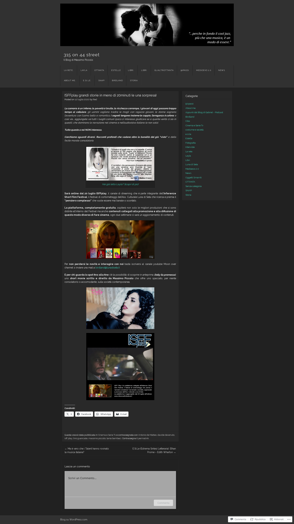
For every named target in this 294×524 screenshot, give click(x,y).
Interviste (190, 147)
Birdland (117, 80)
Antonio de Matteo (147, 435)
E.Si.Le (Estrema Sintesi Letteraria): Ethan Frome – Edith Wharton (154, 450)
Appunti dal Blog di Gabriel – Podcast (204, 112)
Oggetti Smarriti (193, 177)
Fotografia (190, 143)
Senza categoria (193, 186)
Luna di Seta (191, 164)
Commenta (163, 502)
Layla (84, 70)
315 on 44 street (82, 54)
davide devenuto (166, 435)
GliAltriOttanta (164, 70)
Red (95, 99)
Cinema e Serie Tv (107, 435)
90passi (185, 70)
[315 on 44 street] (147, 25)
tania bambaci (114, 438)
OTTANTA (99, 70)
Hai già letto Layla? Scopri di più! (120, 184)
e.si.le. (87, 80)
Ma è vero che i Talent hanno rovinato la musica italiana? (87, 450)
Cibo (187, 121)
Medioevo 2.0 (203, 70)
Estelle (116, 70)
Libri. (131, 70)
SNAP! (101, 80)
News (221, 70)
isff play (68, 438)
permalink (143, 438)
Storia (134, 80)
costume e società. (194, 129)
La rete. (69, 70)
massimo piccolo (97, 438)
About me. (70, 80)
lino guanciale (80, 438)
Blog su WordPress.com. (74, 519)
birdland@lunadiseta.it (107, 267)
